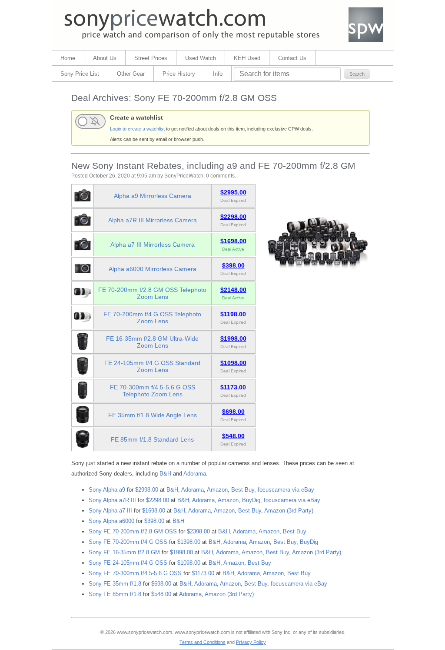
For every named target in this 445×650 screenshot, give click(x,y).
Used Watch (200, 58)
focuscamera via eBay (286, 489)
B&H (165, 473)
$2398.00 (198, 531)
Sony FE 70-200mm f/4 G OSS (128, 542)
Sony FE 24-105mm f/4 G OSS (128, 563)
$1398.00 (188, 542)
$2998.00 (146, 489)
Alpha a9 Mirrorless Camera (152, 195)
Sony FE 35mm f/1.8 (115, 583)
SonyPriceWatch (183, 176)
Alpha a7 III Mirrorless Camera (152, 244)
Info (217, 73)
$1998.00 (181, 552)
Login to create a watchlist (137, 128)
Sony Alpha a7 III (110, 510)
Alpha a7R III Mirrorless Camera (152, 220)
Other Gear (131, 73)
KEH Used (247, 58)
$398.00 (154, 521)
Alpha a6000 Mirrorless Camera (152, 268)
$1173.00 (203, 573)
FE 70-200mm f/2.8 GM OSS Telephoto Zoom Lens (152, 293)
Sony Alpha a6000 (111, 521)
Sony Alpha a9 (107, 489)
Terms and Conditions (202, 642)
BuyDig (251, 500)
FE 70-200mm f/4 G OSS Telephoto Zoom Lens (152, 318)
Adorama (194, 473)
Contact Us (292, 58)
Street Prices (150, 58)
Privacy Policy (251, 642)
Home (67, 58)
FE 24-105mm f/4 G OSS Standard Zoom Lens (152, 366)
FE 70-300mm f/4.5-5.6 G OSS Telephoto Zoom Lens (152, 391)
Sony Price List (79, 73)
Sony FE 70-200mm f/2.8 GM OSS (133, 531)
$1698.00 (153, 510)
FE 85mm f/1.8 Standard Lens (152, 439)
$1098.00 (188, 563)
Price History (179, 73)
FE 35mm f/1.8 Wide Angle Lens (152, 415)
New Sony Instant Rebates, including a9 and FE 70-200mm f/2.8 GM (213, 166)
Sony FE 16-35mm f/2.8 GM (124, 552)
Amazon (217, 489)
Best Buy (242, 489)
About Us (104, 58)
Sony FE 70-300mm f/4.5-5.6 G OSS (135, 573)
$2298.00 (157, 500)
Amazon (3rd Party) (288, 510)
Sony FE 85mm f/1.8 (115, 594)
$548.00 (161, 594)
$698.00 (161, 583)
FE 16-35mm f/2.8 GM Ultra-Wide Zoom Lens (152, 342)
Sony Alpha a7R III (112, 500)
